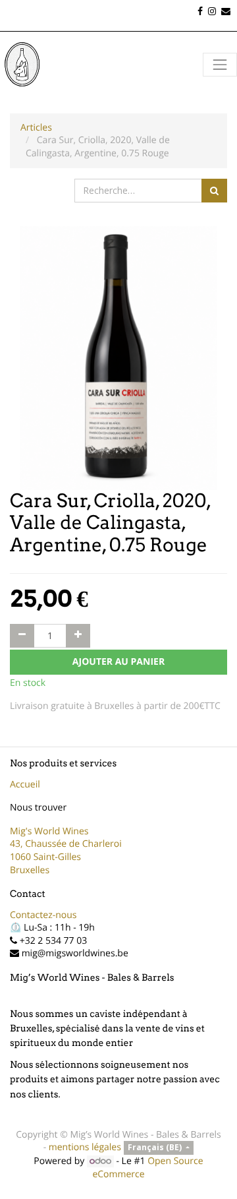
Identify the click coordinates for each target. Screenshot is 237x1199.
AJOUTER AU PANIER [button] (118, 662)
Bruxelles (29, 870)
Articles (36, 127)
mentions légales (85, 1147)
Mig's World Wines (49, 831)
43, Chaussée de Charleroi (66, 844)
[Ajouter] (78, 636)
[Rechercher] (214, 190)
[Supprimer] (22, 636)
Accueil (25, 784)
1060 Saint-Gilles (45, 857)
